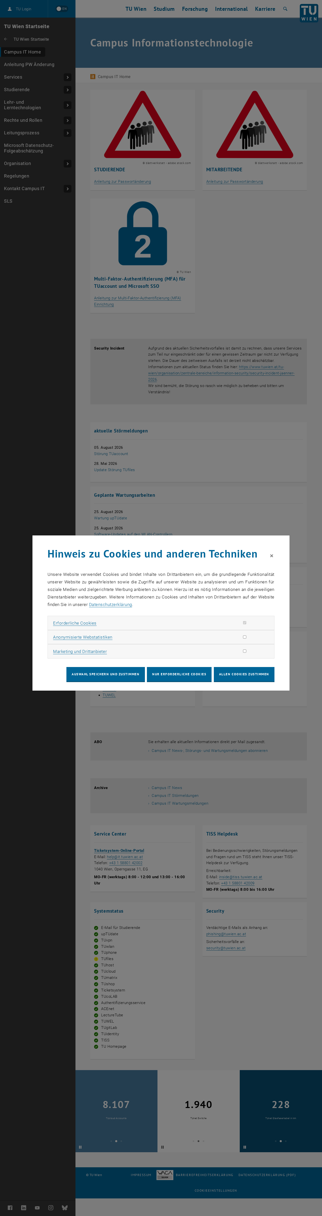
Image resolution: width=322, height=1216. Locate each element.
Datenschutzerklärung (110, 604)
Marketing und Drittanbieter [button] (80, 651)
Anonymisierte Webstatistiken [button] (82, 637)
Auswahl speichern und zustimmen (105, 674)
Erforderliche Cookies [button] (75, 623)
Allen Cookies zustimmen (244, 674)
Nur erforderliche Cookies (179, 674)
